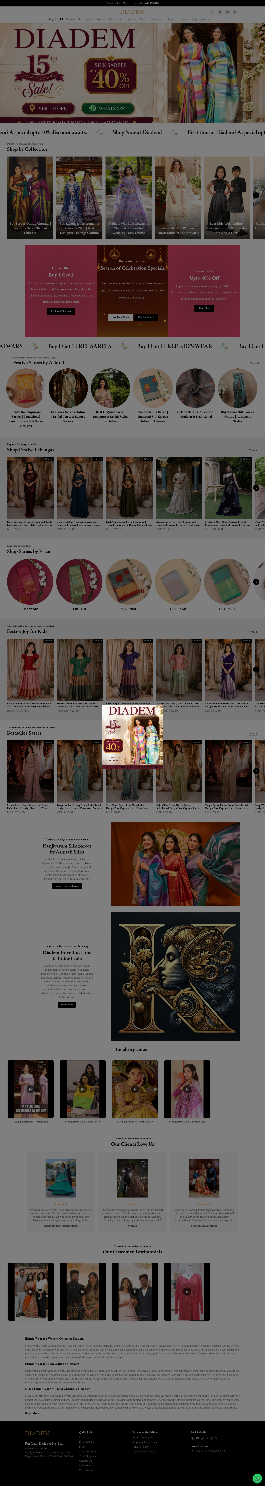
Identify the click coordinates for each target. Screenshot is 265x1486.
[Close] (159, 709)
